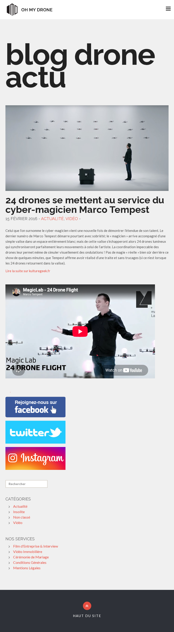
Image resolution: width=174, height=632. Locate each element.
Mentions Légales (27, 568)
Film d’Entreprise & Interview (35, 546)
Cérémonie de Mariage (31, 557)
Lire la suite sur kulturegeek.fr (27, 271)
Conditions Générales (29, 562)
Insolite (19, 511)
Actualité (52, 218)
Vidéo (71, 218)
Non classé (21, 517)
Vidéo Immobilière (27, 551)
